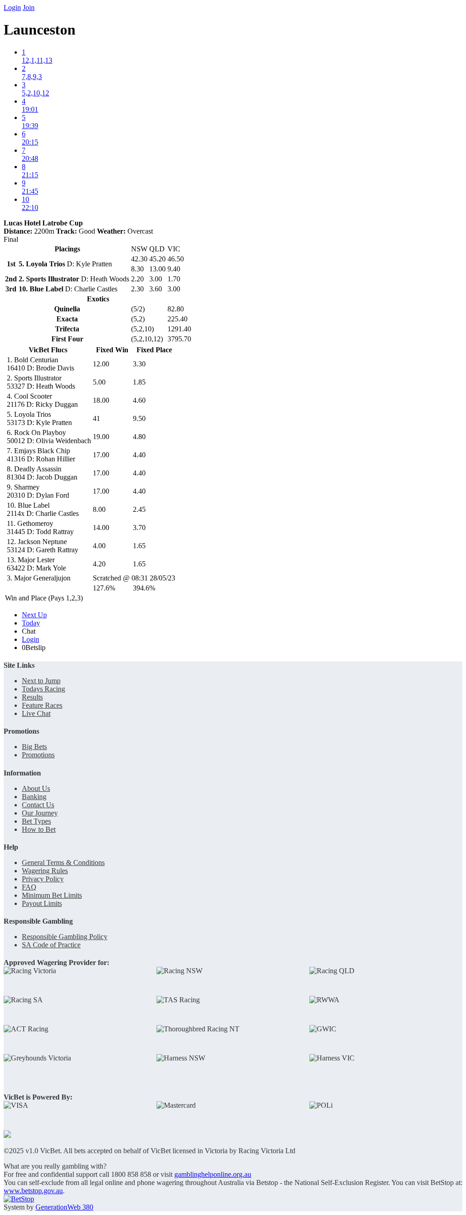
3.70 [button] (139, 527)
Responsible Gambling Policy (64, 936)
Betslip (34, 647)
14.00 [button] (101, 527)
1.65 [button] (139, 546)
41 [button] (96, 418)
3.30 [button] (139, 364)
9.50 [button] (139, 418)
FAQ (29, 887)
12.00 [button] (101, 364)
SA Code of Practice (51, 945)
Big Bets (34, 746)
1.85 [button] (139, 382)
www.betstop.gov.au (33, 1191)
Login (12, 7)
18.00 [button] (101, 400)
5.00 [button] (99, 382)
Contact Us (38, 805)
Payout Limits (42, 903)
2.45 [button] (139, 509)
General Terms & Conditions (63, 862)
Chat (28, 631)
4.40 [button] (139, 455)
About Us (36, 788)
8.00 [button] (99, 509)
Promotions (38, 755)
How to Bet (39, 829)
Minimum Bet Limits (52, 895)
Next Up (34, 615)
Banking (34, 796)
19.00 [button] (101, 436)
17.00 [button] (101, 455)
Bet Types (36, 821)
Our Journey (40, 813)
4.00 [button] (99, 546)
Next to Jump (41, 681)
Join (29, 7)
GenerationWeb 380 (64, 1207)
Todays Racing (43, 689)
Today (31, 623)
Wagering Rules (45, 871)
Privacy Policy (43, 879)
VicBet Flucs (48, 350)
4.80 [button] (139, 436)
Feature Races (42, 705)
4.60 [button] (139, 400)
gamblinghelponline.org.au (212, 1174)
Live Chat (36, 713)
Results (32, 697)
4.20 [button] (99, 564)
